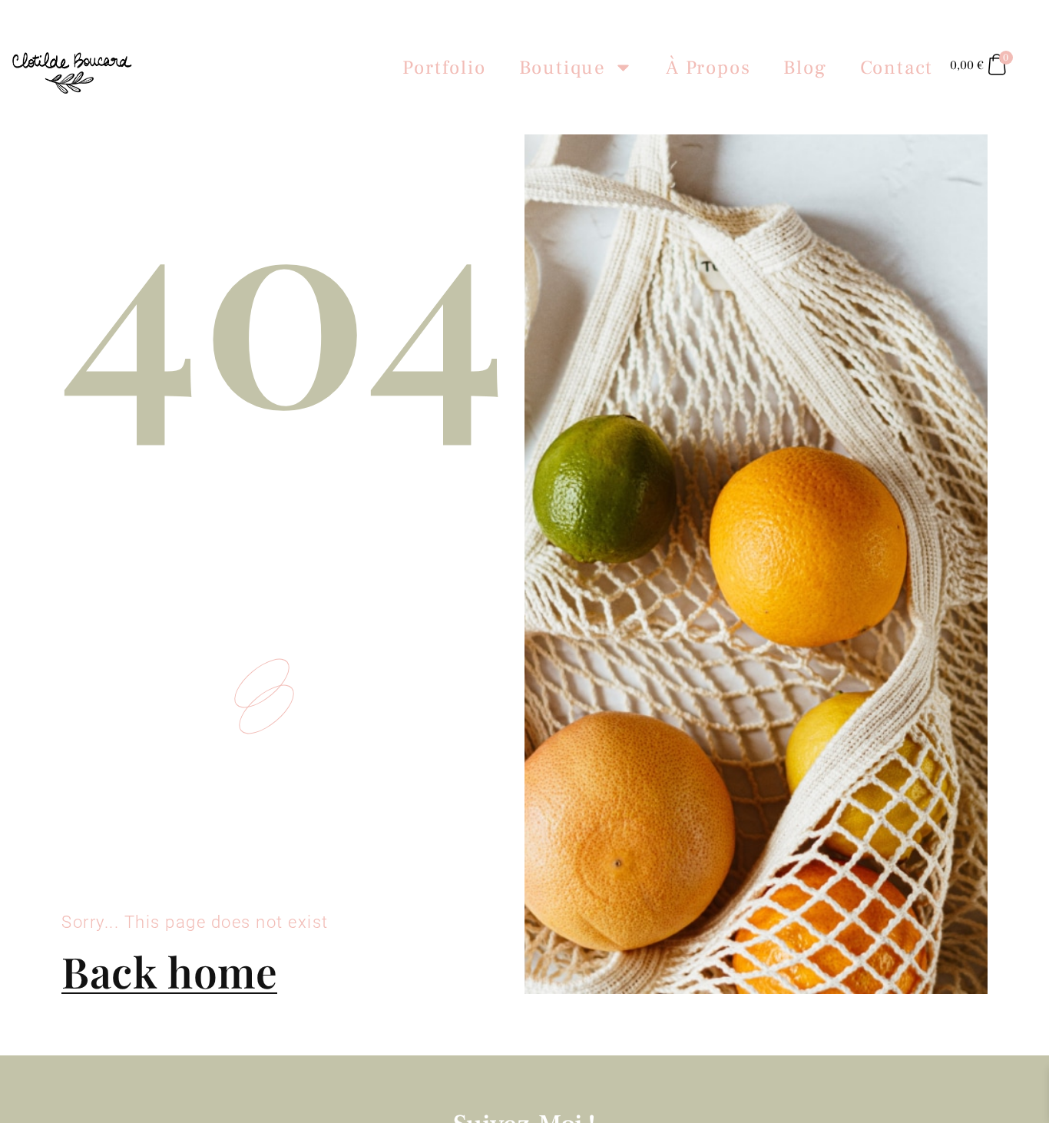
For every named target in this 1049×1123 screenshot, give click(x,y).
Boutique (562, 67)
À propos (708, 67)
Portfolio (443, 67)
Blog (804, 67)
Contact (897, 67)
